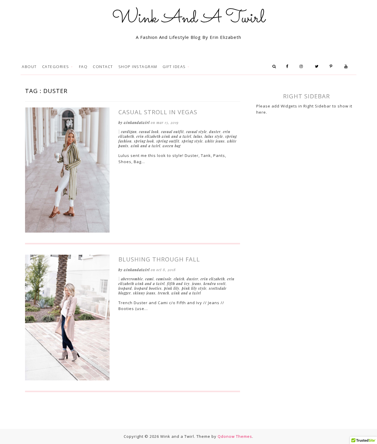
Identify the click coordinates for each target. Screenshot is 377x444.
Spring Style (192, 141)
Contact (103, 66)
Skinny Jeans (144, 293)
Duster (215, 131)
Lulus (198, 136)
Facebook (289, 66)
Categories (56, 66)
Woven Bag (172, 145)
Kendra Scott (215, 283)
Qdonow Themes (235, 436)
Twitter (318, 66)
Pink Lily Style (194, 288)
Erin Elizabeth (213, 278)
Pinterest (333, 66)
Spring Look (144, 141)
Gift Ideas (175, 66)
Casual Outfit (172, 131)
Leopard (125, 288)
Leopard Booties (148, 288)
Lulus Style (214, 136)
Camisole (163, 278)
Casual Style (196, 131)
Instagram (303, 66)
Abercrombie (132, 278)
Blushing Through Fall (159, 259)
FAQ (83, 66)
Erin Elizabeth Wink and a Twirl (163, 136)
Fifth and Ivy (178, 283)
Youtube (347, 66)
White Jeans (215, 141)
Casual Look (149, 131)
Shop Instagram (137, 66)
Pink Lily (171, 288)
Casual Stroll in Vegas (157, 112)
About (29, 66)
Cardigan (129, 131)
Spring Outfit (167, 141)
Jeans (196, 283)
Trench (163, 293)
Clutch (179, 278)
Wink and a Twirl (145, 145)
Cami (149, 278)
